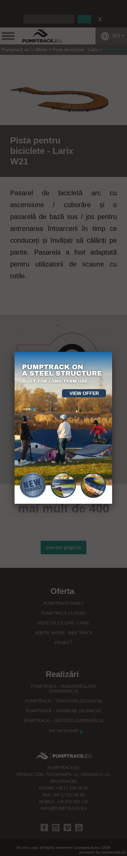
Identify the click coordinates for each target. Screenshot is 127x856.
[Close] (112, 352)
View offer (84, 393)
